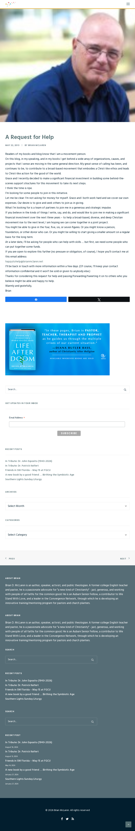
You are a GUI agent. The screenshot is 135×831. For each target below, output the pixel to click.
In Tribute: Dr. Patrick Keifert (22, 466)
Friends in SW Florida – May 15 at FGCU (28, 470)
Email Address (17, 418)
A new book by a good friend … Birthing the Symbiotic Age (39, 475)
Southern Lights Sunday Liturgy (23, 479)
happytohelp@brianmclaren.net (24, 261)
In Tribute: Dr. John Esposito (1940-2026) (28, 461)
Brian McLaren (37, 145)
